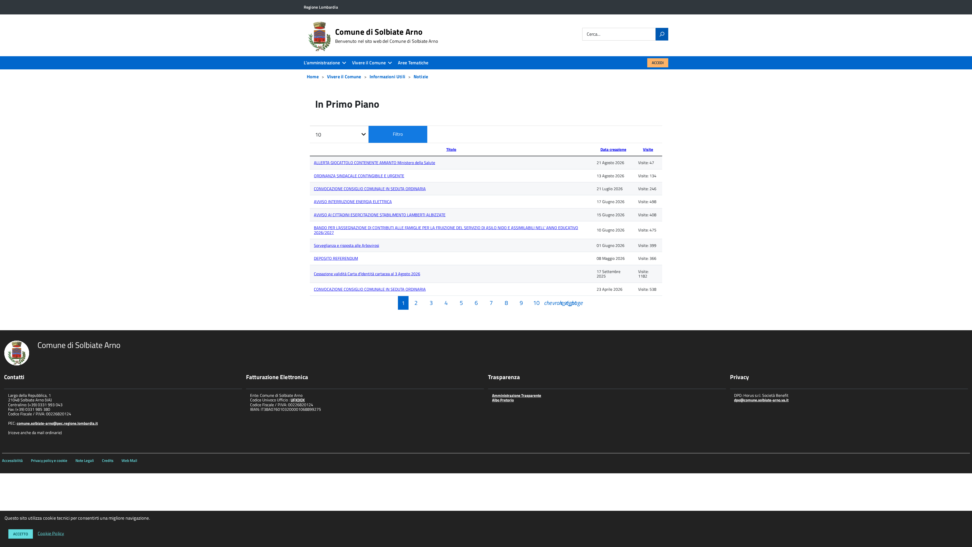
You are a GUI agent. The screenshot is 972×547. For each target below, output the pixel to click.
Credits (107, 460)
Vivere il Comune (369, 62)
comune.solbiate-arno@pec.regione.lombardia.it (57, 423)
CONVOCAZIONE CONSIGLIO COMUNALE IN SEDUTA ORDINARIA (370, 189)
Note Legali (84, 460)
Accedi (658, 63)
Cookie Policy (51, 533)
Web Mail (129, 460)
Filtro (398, 134)
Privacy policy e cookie (49, 460)
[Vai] (662, 34)
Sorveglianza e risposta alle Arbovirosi (346, 245)
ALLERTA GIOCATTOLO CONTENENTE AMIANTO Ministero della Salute (374, 163)
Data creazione (613, 149)
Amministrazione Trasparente (516, 395)
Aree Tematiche (413, 62)
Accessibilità (12, 460)
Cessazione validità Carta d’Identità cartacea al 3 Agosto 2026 (367, 274)
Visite (648, 149)
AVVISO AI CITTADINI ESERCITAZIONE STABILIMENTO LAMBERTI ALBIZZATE (380, 215)
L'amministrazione (322, 62)
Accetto (20, 534)
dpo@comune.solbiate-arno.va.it (761, 400)
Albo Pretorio (503, 400)
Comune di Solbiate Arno (386, 36)
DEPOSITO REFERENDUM (336, 258)
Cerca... (593, 34)
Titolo (451, 149)
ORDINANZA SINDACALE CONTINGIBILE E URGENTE (359, 176)
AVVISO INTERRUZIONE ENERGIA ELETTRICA (353, 202)
